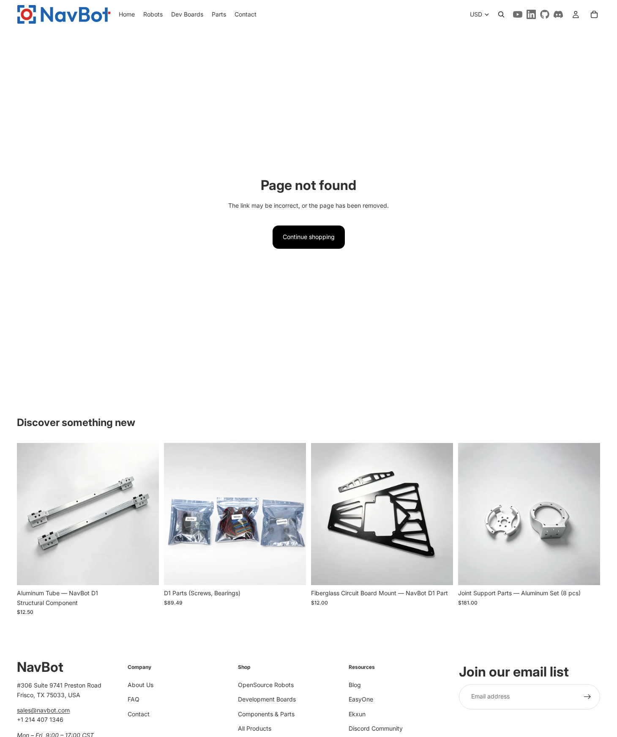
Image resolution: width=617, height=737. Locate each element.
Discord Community (376, 728)
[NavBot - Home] (63, 14)
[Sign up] (587, 696)
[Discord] (558, 14)
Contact (139, 713)
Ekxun (357, 713)
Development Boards (267, 699)
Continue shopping (309, 236)
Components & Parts (266, 713)
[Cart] (594, 14)
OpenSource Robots (266, 684)
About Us (140, 684)
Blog (355, 684)
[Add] (145, 572)
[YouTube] (517, 14)
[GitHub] (544, 14)
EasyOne (361, 699)
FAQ (133, 699)
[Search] (501, 14)
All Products (254, 728)
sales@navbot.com (43, 710)
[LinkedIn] (531, 14)
